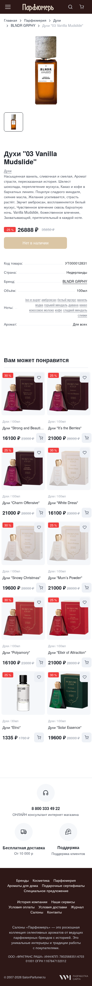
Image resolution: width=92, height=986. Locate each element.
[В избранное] (39, 378)
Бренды (22, 880)
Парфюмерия (35, 20)
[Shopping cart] (82, 7)
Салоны (36, 912)
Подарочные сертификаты (63, 885)
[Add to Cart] (41, 438)
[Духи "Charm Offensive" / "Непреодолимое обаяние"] (23, 468)
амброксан (48, 300)
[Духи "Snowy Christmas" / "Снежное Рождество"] (23, 543)
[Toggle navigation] (7, 6)
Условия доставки (53, 906)
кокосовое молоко (41, 310)
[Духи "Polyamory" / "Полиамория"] (23, 618)
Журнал (77, 906)
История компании (32, 901)
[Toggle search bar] (70, 7)
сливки (82, 315)
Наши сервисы (63, 901)
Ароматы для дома (22, 885)
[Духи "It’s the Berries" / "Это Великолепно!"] (68, 393)
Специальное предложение (46, 890)
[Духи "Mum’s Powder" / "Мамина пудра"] (68, 543)
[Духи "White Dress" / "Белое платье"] (68, 468)
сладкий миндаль (75, 310)
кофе (58, 310)
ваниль (82, 300)
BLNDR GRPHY (23, 25)
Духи (57, 20)
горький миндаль (55, 305)
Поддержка (68, 847)
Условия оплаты (22, 906)
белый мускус (66, 300)
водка (39, 305)
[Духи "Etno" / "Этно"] (23, 693)
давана (73, 305)
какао (83, 305)
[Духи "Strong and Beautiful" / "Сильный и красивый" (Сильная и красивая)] (23, 393)
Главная (10, 20)
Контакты (54, 912)
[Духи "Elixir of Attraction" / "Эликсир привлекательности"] (68, 618)
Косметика (41, 880)
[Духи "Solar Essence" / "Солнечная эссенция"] (68, 693)
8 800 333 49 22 (46, 808)
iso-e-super (32, 300)
